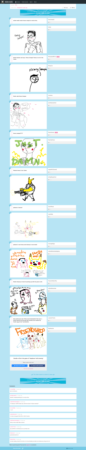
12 (50, 179)
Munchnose (51, 132)
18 (10, 327)
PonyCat (50, 65)
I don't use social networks (28, 368)
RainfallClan (51, 140)
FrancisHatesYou (52, 281)
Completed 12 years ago (22, 7)
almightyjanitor (52, 177)
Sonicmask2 (51, 19)
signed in (28, 444)
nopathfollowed (52, 169)
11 (10, 205)
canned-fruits (51, 318)
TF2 (16, 5)
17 (10, 316)
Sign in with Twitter (20, 365)
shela (49, 27)
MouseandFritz (52, 56)
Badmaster (51, 328)
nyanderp (50, 214)
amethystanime (52, 103)
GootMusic (51, 206)
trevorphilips (51, 243)
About (35, 2)
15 (10, 279)
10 (10, 175)
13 (10, 242)
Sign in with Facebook (38, 365)
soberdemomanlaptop (54, 251)
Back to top (70, 448)
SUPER (58, 56)
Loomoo (50, 95)
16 (10, 286)
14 (10, 249)
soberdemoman (52, 288)
